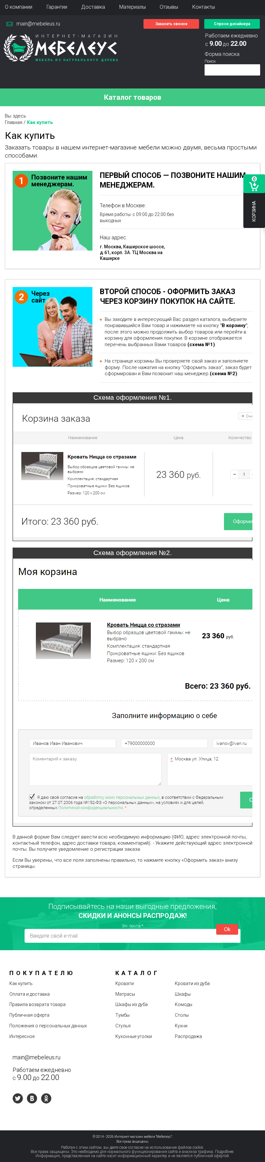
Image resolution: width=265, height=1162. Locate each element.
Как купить (21, 983)
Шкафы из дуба (131, 1004)
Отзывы (169, 7)
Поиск (210, 61)
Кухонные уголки (133, 1036)
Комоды (183, 1004)
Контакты (203, 7)
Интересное (22, 1036)
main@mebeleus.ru (38, 24)
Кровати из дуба (192, 983)
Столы (182, 1015)
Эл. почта (132, 925)
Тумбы (122, 1015)
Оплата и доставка (29, 994)
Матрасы (125, 994)
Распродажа (188, 1036)
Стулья (123, 1025)
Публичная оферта (29, 1015)
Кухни (181, 1025)
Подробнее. (224, 1151)
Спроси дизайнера (232, 24)
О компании (18, 7)
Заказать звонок (171, 24)
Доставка (93, 7)
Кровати (124, 983)
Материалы (132, 7)
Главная (13, 122)
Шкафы (183, 994)
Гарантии (57, 7)
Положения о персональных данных (48, 1025)
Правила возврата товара (37, 1004)
